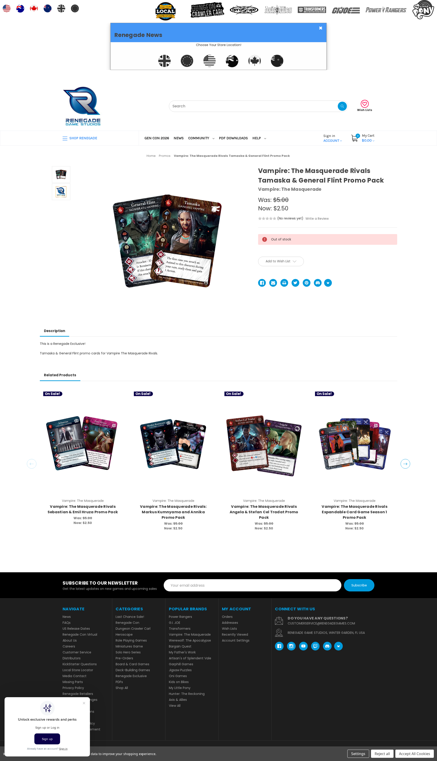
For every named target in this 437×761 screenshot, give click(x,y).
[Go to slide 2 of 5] (405, 464)
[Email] (273, 283)
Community (199, 138)
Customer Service (77, 652)
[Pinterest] (306, 283)
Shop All (122, 688)
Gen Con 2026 (157, 138)
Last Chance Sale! (130, 616)
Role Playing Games (131, 640)
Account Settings (235, 640)
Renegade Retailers (78, 693)
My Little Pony (180, 688)
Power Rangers (180, 616)
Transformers (180, 628)
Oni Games (178, 676)
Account (331, 138)
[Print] (284, 283)
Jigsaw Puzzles (180, 670)
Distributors (72, 658)
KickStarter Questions (80, 664)
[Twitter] (295, 283)
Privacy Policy (73, 688)
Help (257, 138)
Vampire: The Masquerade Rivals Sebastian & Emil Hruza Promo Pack (83, 509)
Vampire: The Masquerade (190, 634)
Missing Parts (73, 682)
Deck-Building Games (133, 670)
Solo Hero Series (128, 652)
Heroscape (124, 634)
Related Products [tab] (60, 375)
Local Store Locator (78, 670)
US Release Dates (76, 628)
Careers (69, 646)
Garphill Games (181, 664)
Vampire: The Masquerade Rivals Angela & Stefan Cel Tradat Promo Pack (264, 512)
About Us (70, 640)
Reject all (382, 753)
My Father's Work (182, 652)
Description (54, 330)
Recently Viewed (235, 634)
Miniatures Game (129, 646)
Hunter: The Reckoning (187, 693)
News (179, 138)
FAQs (67, 622)
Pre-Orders (124, 658)
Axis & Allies (178, 699)
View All (174, 705)
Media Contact (74, 676)
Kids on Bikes (179, 682)
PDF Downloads (233, 138)
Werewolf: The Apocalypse (190, 640)
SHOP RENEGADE (83, 138)
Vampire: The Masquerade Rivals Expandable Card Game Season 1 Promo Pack (354, 512)
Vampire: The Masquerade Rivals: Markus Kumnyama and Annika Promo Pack (173, 512)
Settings (358, 753)
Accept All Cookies (414, 753)
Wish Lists (364, 110)
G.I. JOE (174, 622)
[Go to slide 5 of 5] (31, 464)
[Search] (342, 106)
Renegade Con (127, 622)
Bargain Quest (180, 646)
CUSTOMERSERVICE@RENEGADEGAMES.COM (321, 623)
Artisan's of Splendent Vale (190, 658)
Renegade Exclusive (131, 676)
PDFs (119, 682)
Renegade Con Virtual (80, 634)
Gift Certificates (355, 75)
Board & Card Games (132, 664)
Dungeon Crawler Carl (133, 628)
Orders (227, 616)
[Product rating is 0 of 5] (267, 218)
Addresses (230, 622)
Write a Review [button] (317, 218)
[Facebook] (262, 283)
